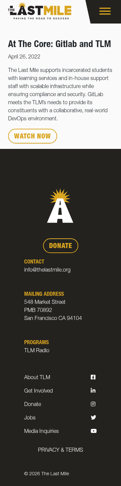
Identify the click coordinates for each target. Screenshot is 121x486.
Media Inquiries (41, 432)
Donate (32, 405)
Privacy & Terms (60, 450)
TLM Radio (36, 351)
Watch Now (32, 137)
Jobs (30, 418)
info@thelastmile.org (47, 270)
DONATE (60, 246)
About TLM (37, 378)
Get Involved (38, 391)
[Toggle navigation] (103, 12)
